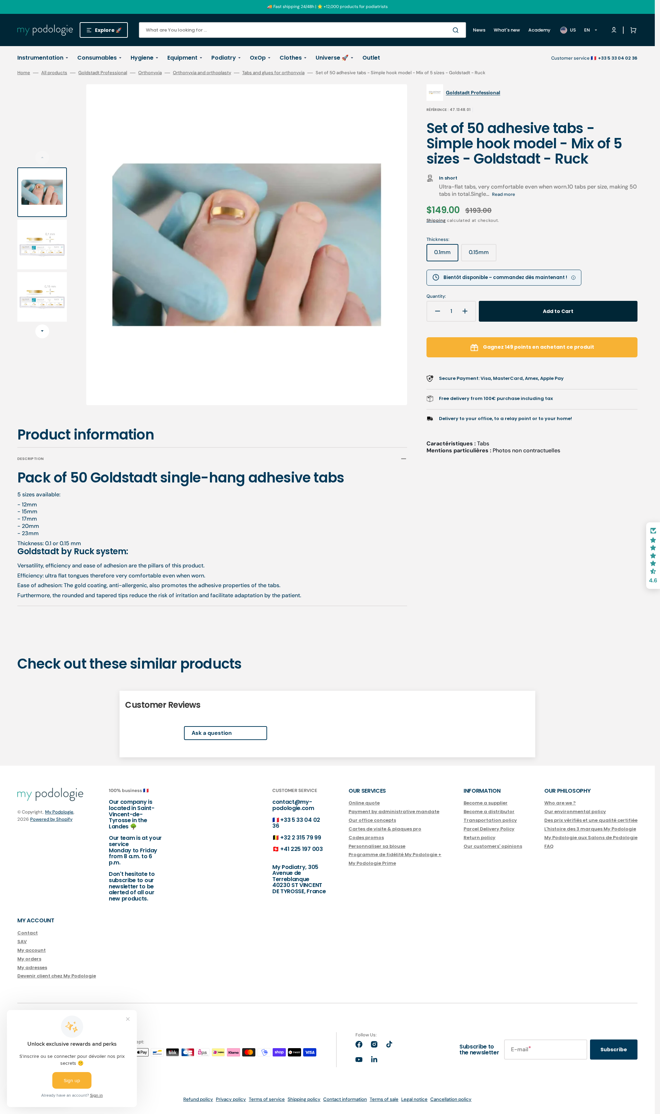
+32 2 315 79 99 (300, 838)
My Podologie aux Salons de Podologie (590, 837)
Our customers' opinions (493, 846)
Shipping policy (304, 1099)
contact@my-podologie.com (293, 805)
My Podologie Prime (372, 863)
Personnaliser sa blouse (377, 846)
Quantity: (436, 296)
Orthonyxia (150, 73)
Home (23, 73)
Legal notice (414, 1099)
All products (54, 73)
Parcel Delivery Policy (489, 829)
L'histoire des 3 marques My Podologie (590, 829)
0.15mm (482, 255)
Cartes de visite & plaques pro (385, 829)
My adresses (32, 967)
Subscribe (613, 1049)
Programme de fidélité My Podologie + (395, 854)
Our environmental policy (575, 811)
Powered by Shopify (51, 819)
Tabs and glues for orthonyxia (273, 73)
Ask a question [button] (212, 733)
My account (31, 950)
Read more (503, 194)
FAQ (549, 846)
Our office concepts (372, 820)
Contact (27, 933)
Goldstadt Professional (102, 73)
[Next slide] (42, 331)
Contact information (345, 1099)
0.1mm (446, 255)
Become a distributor (489, 811)
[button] (632, 30)
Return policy (479, 837)
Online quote (364, 803)
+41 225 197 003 (301, 849)
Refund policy (198, 1099)
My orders (29, 959)
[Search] (457, 30)
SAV (22, 941)
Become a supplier (486, 803)
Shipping (436, 220)
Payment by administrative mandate (394, 811)
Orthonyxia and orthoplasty (202, 73)
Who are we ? (560, 803)
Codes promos (366, 837)
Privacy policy (231, 1099)
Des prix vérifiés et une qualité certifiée (590, 820)
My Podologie (59, 812)
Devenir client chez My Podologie (56, 976)
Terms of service (267, 1099)
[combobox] (302, 30)
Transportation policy (490, 820)
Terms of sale (384, 1099)
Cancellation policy (451, 1099)
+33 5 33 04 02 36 (296, 823)
